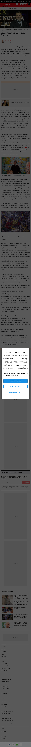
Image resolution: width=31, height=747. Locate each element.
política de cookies (10, 370)
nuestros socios (24, 355)
